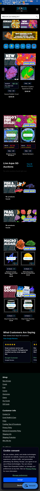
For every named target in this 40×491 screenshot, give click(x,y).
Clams (5, 397)
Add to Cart (11, 135)
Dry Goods (6, 401)
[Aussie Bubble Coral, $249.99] (11, 73)
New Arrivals (7, 381)
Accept (20, 480)
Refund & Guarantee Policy (12, 431)
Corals (5, 384)
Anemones (6, 394)
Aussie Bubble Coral (11, 94)
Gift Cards (6, 404)
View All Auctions (30, 165)
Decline (20, 485)
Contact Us (6, 414)
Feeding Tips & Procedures (12, 424)
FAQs (4, 421)
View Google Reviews (10, 338)
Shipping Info (7, 434)
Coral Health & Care (9, 417)
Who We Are (7, 440)
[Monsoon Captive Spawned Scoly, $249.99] (27, 73)
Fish (4, 387)
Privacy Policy (7, 427)
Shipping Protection (9, 437)
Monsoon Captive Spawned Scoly (27, 87)
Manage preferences (20, 475)
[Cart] (37, 9)
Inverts (5, 391)
